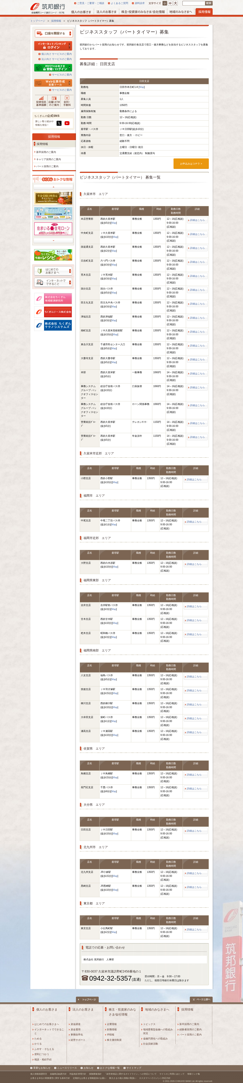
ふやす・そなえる (44, 1049)
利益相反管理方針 (77, 1074)
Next (53, 240)
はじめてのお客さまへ (46, 1024)
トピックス (149, 1024)
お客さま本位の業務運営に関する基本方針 (50, 1078)
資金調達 (75, 1024)
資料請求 (140, 3)
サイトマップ (133, 1067)
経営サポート (78, 1039)
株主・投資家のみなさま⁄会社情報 (122, 1012)
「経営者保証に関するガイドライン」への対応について (130, 1074)
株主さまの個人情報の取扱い (122, 1078)
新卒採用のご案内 (189, 1024)
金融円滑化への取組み (155, 1038)
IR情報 (110, 1034)
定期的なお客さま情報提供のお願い (89, 1078)
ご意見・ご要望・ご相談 (90, 3)
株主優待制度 (114, 1039)
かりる (38, 1043)
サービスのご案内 (62, 74)
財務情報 (112, 1029)
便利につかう (41, 1054)
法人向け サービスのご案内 (56, 59)
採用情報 (54, 136)
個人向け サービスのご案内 (56, 53)
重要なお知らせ (41, 1067)
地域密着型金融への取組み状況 (158, 1031)
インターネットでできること (49, 1031)
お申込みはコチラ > (191, 163)
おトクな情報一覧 (110, 1067)
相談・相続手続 (43, 1059)
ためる (38, 1038)
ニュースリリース (67, 1067)
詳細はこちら (197, 220)
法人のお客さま (83, 1009)
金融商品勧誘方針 (58, 1074)
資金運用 (75, 1029)
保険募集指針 (95, 1074)
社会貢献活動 (150, 1043)
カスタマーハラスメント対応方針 (154, 1078)
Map (141, 87)
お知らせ (88, 1067)
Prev (53, 187)
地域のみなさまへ (157, 1009)
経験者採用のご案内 (190, 1029)
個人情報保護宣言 (38, 1074)
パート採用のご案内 (190, 1034)
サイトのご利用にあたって (172, 1074)
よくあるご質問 (119, 3)
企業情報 (112, 1024)
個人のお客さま (47, 1009)
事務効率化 (77, 1034)
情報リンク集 (193, 1074)
